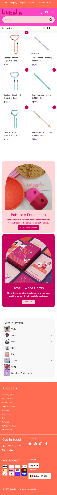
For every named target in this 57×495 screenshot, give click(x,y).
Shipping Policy (8, 394)
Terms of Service (8, 406)
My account (7, 430)
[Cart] (46, 12)
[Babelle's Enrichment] (28, 187)
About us (5, 410)
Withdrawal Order (9, 426)
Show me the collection (28, 227)
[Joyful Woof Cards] (28, 260)
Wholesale (6, 422)
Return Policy (7, 398)
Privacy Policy (8, 402)
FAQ (4, 418)
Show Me (28, 302)
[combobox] (28, 19)
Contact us (6, 414)
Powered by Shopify (27, 489)
